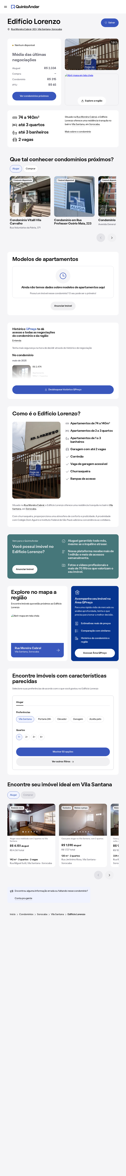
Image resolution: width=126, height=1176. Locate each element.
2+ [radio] (26, 737)
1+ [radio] (19, 737)
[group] (31, 835)
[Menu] (5, 7)
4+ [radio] (41, 737)
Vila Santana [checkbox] (25, 719)
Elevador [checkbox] (62, 719)
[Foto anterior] (13, 820)
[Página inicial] (25, 7)
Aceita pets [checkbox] (95, 719)
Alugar (15, 169)
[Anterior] (100, 237)
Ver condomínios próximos (34, 96)
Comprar (30, 169)
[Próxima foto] (50, 820)
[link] (63, 752)
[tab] (19, 702)
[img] (30, 196)
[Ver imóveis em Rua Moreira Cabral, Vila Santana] (79, 75)
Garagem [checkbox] (78, 719)
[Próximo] (112, 237)
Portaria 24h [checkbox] (44, 719)
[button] (31, 835)
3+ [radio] (34, 737)
